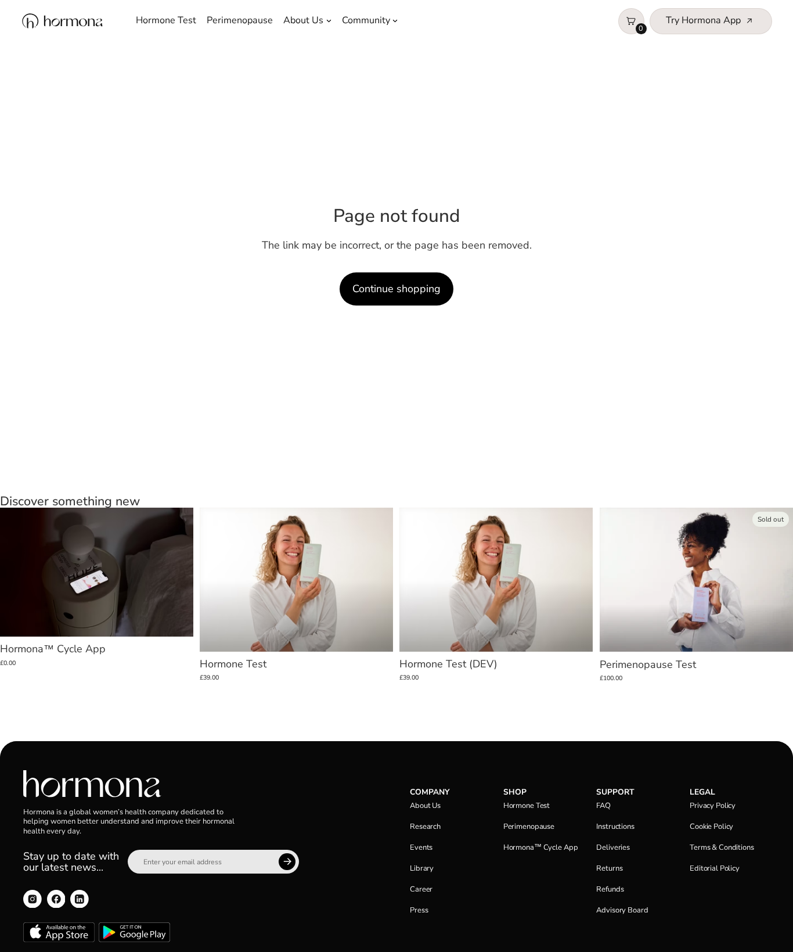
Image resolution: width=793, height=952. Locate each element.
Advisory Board (622, 910)
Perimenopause (240, 21)
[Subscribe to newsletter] (287, 861)
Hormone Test (166, 21)
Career (421, 889)
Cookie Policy (711, 826)
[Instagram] (32, 899)
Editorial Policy (715, 868)
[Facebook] (56, 899)
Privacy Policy (713, 805)
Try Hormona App (703, 20)
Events (421, 847)
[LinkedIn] (79, 899)
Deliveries (613, 847)
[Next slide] (177, 572)
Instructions (615, 826)
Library (422, 868)
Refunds (609, 889)
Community (366, 21)
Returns (609, 868)
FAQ (603, 805)
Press (419, 910)
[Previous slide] (15, 572)
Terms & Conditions (722, 847)
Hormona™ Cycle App (540, 847)
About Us (303, 21)
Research (425, 826)
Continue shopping (396, 289)
